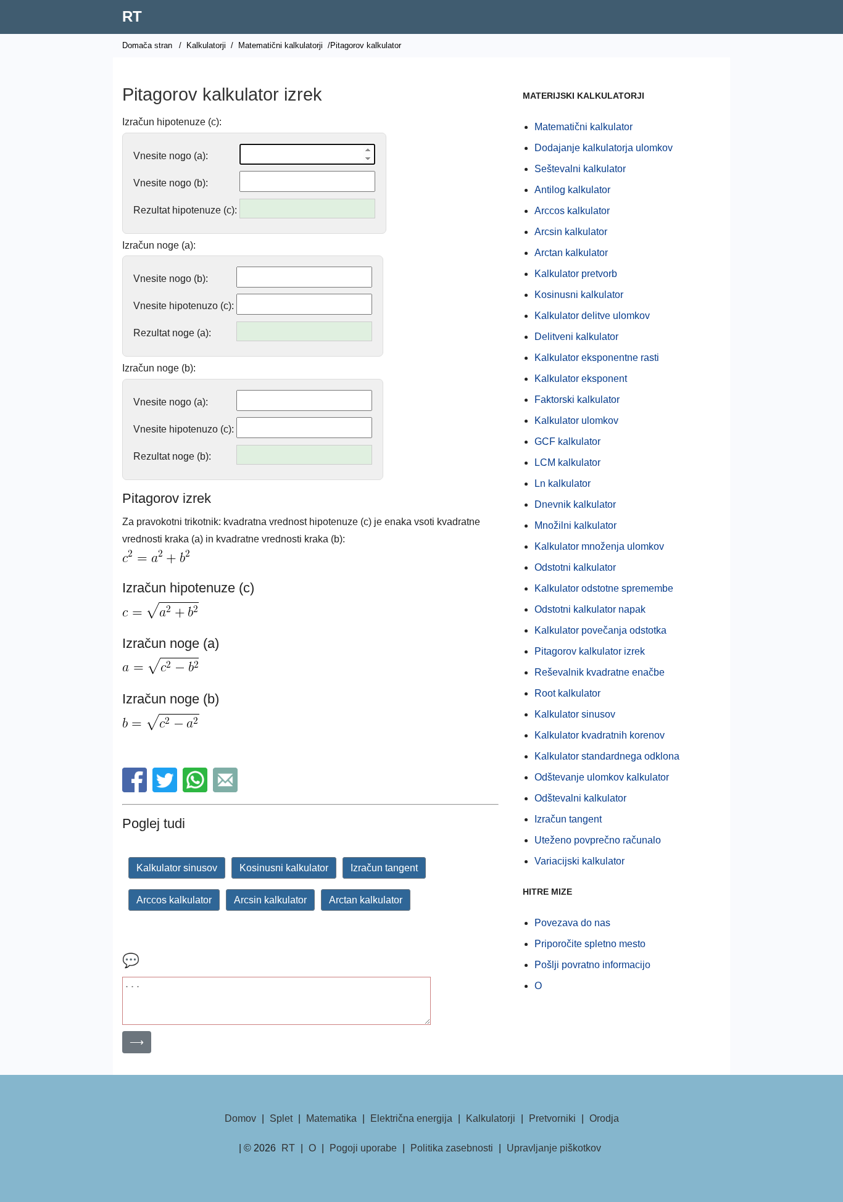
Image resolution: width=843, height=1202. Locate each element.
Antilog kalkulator (572, 189)
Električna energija (411, 1118)
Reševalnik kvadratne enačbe (599, 672)
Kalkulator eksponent (580, 378)
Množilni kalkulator (575, 525)
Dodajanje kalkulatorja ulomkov (603, 148)
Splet (281, 1118)
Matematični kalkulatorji (280, 45)
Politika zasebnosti (451, 1148)
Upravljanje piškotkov (554, 1148)
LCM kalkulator (567, 462)
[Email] (227, 789)
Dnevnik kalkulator (575, 504)
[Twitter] (166, 789)
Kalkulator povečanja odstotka (600, 630)
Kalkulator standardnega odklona (606, 756)
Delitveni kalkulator (576, 336)
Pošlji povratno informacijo (592, 965)
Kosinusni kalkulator (283, 868)
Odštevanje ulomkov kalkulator (601, 777)
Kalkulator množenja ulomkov (599, 546)
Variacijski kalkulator (579, 861)
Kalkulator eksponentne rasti (596, 357)
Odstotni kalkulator (575, 567)
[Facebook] (136, 789)
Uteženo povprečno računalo (597, 840)
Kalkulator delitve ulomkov (592, 315)
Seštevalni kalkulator (580, 169)
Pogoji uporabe (363, 1148)
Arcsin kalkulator (270, 900)
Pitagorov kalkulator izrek (589, 651)
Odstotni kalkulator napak (590, 609)
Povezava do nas (572, 923)
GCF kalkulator (567, 441)
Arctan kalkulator (365, 900)
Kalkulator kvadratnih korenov (599, 735)
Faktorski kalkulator (577, 399)
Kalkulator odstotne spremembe (603, 588)
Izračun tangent (384, 868)
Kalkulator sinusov (176, 868)
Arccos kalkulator (174, 900)
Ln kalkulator (562, 483)
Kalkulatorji (206, 45)
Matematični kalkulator (583, 127)
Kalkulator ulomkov (576, 420)
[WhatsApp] (196, 789)
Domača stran (147, 45)
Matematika (331, 1118)
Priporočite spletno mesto (590, 944)
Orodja (604, 1118)
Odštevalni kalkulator (580, 798)
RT (132, 16)
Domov (240, 1118)
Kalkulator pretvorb (575, 273)
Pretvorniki (552, 1118)
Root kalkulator (567, 693)
